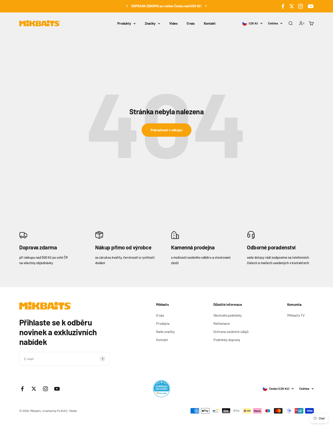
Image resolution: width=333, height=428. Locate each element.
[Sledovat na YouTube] (310, 6)
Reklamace (221, 323)
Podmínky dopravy (226, 340)
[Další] (206, 6)
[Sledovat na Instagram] (300, 6)
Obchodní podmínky (227, 315)
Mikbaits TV (296, 315)
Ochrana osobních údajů (231, 332)
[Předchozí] (127, 6)
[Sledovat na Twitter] (292, 6)
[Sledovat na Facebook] (283, 6)
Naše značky (165, 332)
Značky (150, 23)
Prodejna (162, 323)
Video (173, 23)
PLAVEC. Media (67, 411)
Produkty (124, 23)
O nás (191, 23)
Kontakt (210, 23)
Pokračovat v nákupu (166, 130)
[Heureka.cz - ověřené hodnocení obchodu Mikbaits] (161, 388)
